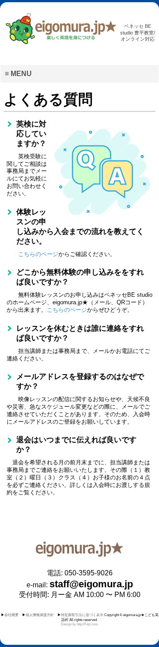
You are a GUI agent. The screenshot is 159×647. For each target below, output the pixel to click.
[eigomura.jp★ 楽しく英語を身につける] (60, 29)
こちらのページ (38, 254)
